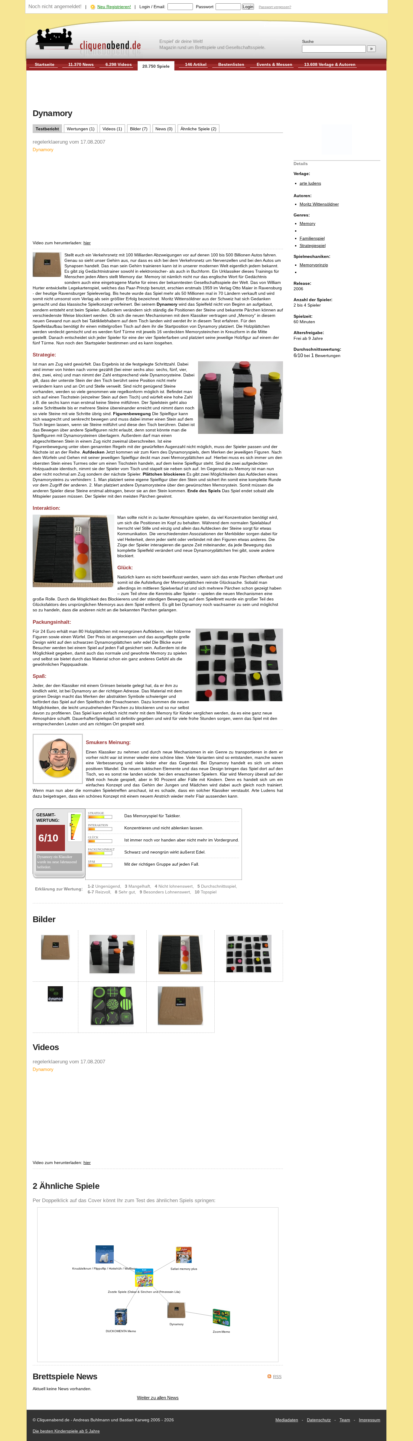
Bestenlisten (231, 64)
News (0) (164, 128)
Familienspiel (312, 238)
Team (345, 1419)
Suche (308, 41)
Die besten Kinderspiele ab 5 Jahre (66, 1431)
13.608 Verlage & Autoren (330, 64)
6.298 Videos (119, 64)
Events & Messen (274, 64)
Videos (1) (112, 128)
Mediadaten (286, 1419)
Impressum (369, 1419)
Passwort (204, 6)
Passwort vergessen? (275, 7)
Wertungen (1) (81, 128)
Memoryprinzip (314, 264)
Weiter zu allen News (158, 1397)
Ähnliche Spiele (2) (198, 128)
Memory (307, 223)
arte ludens (310, 183)
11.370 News (81, 64)
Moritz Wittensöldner (319, 204)
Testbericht (47, 128)
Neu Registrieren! (114, 6)
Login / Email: (152, 6)
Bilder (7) (139, 128)
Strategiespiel (313, 245)
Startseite (44, 64)
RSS (277, 1376)
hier (87, 242)
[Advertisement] (206, 90)
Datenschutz (319, 1419)
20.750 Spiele (156, 66)
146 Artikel (196, 64)
